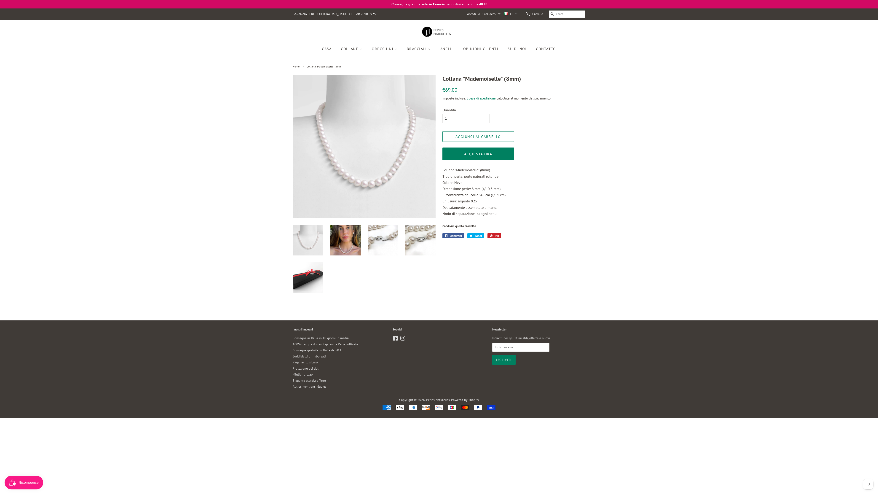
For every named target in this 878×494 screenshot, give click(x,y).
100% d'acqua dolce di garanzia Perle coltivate (325, 344)
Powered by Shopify (465, 400)
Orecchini (383, 48)
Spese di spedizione (481, 98)
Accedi (471, 14)
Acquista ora (478, 154)
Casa (327, 48)
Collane (350, 48)
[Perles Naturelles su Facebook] (395, 339)
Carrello (537, 14)
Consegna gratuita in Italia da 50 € (317, 350)
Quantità (449, 110)
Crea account (491, 14)
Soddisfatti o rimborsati (309, 356)
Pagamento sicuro (305, 362)
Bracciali (417, 48)
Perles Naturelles (438, 400)
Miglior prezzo (303, 374)
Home (296, 66)
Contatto (546, 48)
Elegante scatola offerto (309, 381)
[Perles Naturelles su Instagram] (402, 339)
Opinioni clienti (480, 48)
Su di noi (517, 48)
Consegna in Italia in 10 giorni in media (321, 338)
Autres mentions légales (309, 386)
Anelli (447, 48)
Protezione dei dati (306, 368)
